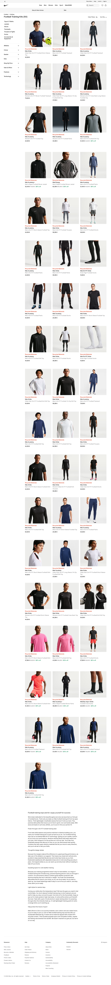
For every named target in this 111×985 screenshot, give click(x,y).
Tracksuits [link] (7, 29)
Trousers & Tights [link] (9, 31)
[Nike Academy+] (38, 165)
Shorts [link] (6, 26)
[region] (10, 50)
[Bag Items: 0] (105, 5)
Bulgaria (105, 942)
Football (6, 14)
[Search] (87, 5)
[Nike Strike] (38, 34)
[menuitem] (96, 1)
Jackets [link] (6, 24)
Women (50, 5)
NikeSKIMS (68, 5)
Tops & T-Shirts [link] (8, 21)
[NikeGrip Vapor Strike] (93, 684)
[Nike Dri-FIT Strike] (93, 253)
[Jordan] (5, 1)
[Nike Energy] (66, 165)
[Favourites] (102, 5)
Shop (65, 10)
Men (45, 5)
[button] (12, 46)
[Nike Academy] (66, 34)
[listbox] (103, 17)
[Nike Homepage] (6, 5)
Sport (61, 5)
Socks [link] (6, 34)
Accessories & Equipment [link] (8, 37)
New (40, 5)
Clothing (12, 14)
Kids (56, 5)
